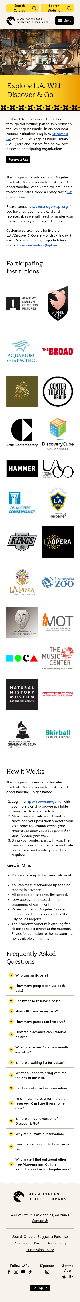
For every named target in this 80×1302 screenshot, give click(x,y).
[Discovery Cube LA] (58, 435)
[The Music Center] (58, 660)
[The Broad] (58, 353)
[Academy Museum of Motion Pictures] (22, 305)
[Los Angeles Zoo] (58, 584)
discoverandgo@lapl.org (48, 206)
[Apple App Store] (64, 1276)
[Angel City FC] (58, 305)
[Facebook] (9, 1271)
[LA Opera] (58, 544)
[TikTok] (30, 1271)
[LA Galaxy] (58, 504)
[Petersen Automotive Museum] (58, 696)
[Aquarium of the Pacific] (22, 353)
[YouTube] (23, 1271)
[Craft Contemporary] (22, 435)
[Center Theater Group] (58, 393)
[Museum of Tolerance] (58, 624)
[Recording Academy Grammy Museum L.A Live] (22, 736)
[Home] (27, 20)
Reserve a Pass (18, 159)
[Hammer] (22, 470)
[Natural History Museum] (22, 696)
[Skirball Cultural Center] (58, 736)
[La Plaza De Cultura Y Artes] (22, 584)
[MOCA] (22, 660)
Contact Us (40, 1221)
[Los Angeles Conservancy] (22, 504)
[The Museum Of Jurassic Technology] (22, 624)
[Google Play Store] (71, 1276)
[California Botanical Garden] (22, 393)
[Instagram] (16, 1271)
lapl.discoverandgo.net (44, 801)
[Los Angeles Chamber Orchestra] (58, 471)
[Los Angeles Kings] (22, 544)
